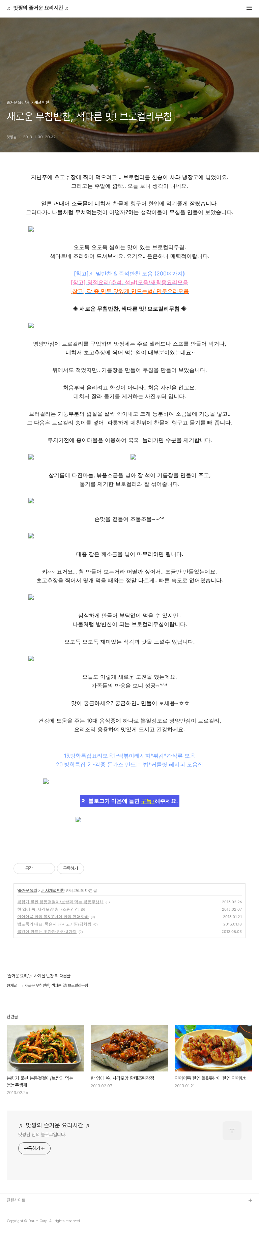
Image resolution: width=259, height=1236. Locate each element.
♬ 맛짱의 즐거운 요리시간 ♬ (38, 8)
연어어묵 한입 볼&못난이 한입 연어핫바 (53, 916)
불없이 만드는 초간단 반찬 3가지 (47, 931)
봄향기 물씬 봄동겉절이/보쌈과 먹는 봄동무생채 (60, 901)
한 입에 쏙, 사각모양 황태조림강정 (48, 909)
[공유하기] (39, 868)
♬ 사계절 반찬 (52, 890)
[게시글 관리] (47, 868)
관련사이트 (16, 1200)
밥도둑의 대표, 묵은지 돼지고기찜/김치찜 (54, 923)
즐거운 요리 (27, 890)
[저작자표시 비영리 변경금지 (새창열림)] (93, 868)
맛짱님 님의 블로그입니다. (42, 1134)
